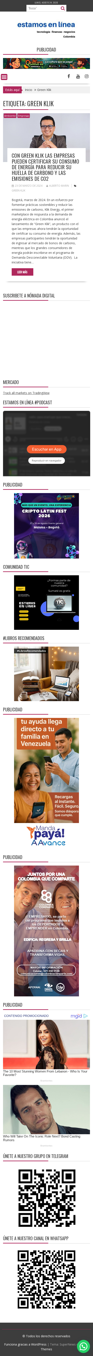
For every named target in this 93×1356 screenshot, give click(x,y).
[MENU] (4, 77)
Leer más (22, 272)
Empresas (23, 115)
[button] (83, 1346)
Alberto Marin (59, 186)
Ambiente (10, 115)
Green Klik (18, 190)
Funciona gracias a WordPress (25, 1344)
